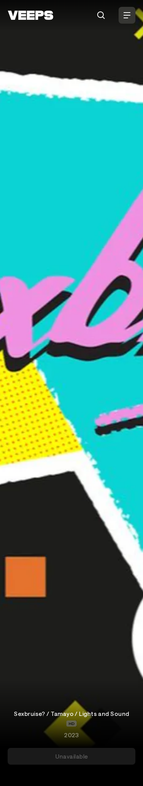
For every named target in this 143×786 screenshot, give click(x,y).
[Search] (101, 15)
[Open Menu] (127, 15)
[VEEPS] (30, 15)
